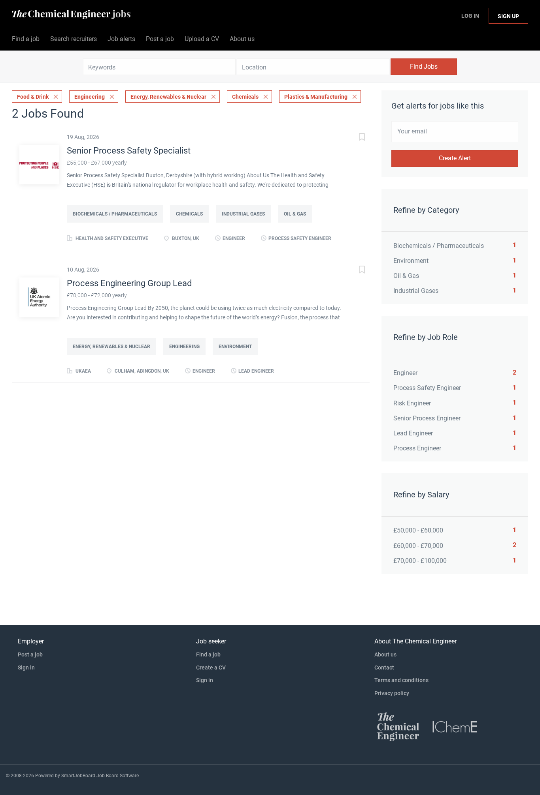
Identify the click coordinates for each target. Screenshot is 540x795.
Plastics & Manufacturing (315, 97)
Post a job (30, 654)
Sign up (508, 16)
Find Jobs (424, 66)
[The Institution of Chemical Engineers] (455, 726)
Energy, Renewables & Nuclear (168, 97)
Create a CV (211, 667)
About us (385, 654)
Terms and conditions (401, 680)
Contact (384, 667)
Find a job (208, 654)
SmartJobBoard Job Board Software (100, 775)
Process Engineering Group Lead (129, 283)
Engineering (89, 97)
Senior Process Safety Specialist (129, 151)
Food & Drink (33, 97)
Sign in (26, 667)
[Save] (354, 138)
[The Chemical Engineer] (398, 726)
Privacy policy (391, 693)
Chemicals (245, 97)
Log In (470, 16)
